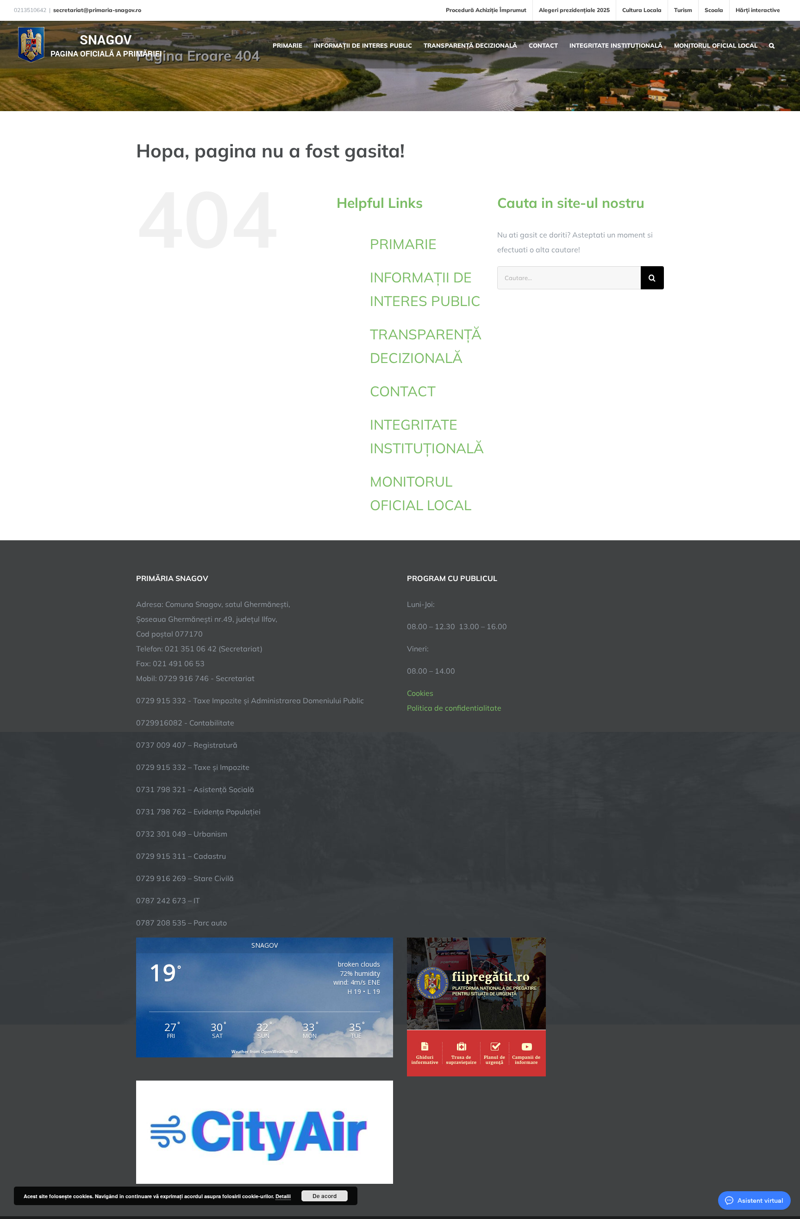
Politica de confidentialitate (454, 708)
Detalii (283, 1196)
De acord (324, 1196)
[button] (772, 44)
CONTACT (403, 391)
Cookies (420, 693)
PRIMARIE (403, 244)
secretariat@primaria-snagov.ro (97, 9)
